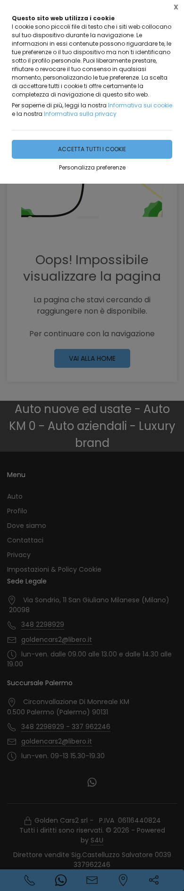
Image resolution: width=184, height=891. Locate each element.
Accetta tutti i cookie (92, 149)
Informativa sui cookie (140, 105)
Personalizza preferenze (92, 167)
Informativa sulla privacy (80, 114)
